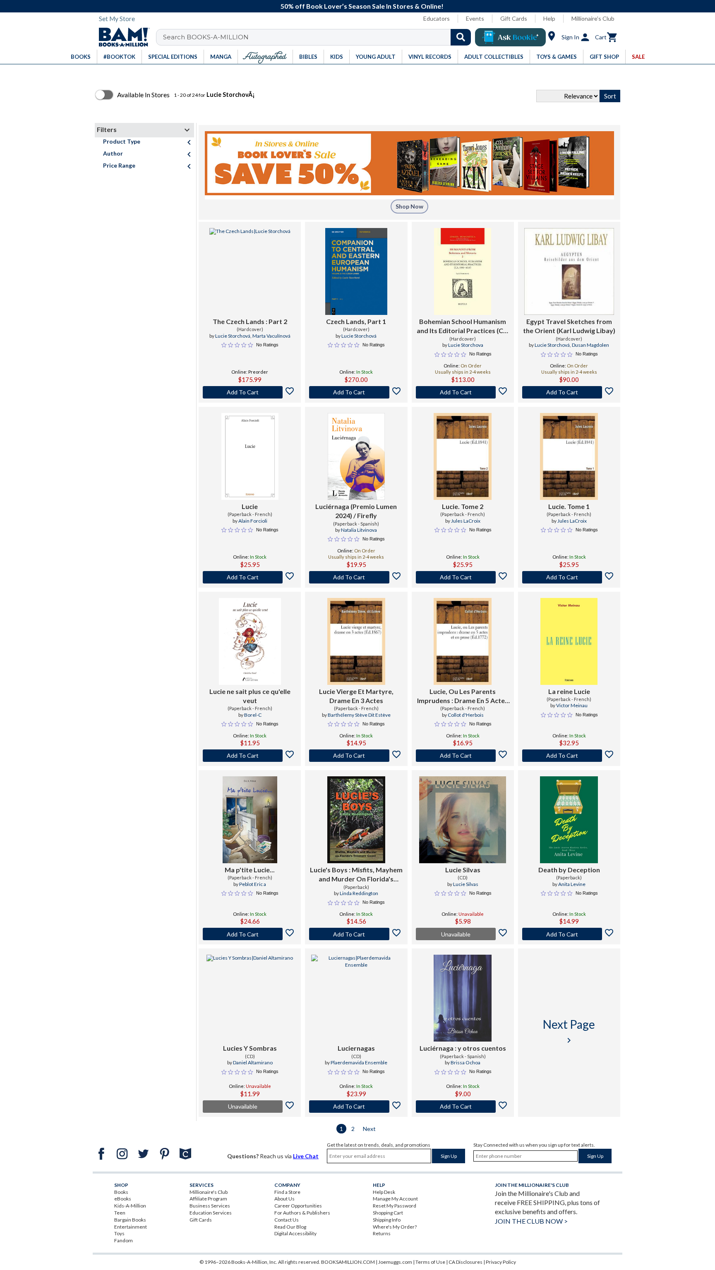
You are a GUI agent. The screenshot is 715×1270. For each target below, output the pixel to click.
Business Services (210, 1206)
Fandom (123, 1240)
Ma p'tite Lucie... (250, 870)
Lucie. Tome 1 (569, 506)
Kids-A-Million (130, 1206)
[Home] (121, 37)
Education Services (211, 1213)
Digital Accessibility (295, 1233)
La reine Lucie (569, 691)
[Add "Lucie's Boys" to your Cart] (356, 934)
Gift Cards (513, 18)
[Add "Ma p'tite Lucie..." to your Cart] (250, 934)
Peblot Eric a (252, 884)
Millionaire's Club (592, 18)
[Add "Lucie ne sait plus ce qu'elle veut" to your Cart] (250, 755)
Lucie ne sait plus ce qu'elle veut (249, 695)
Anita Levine (571, 884)
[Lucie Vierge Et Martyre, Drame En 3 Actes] (356, 641)
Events (475, 18)
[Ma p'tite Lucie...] (250, 819)
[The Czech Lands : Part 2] (250, 271)
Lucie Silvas (462, 870)
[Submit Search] (461, 37)
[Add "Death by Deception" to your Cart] (569, 934)
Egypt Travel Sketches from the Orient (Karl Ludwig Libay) (569, 325)
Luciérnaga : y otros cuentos (463, 1048)
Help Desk (384, 1192)
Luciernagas (356, 1048)
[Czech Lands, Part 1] (356, 271)
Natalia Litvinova (359, 530)
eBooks (122, 1199)
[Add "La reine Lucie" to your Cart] (569, 755)
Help (549, 18)
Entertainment (130, 1227)
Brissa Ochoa (465, 1062)
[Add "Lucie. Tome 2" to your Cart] (463, 577)
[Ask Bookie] (510, 37)
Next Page (569, 1031)
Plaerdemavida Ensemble (359, 1062)
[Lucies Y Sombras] (249, 998)
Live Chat (306, 1156)
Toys (119, 1233)
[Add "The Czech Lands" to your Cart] (250, 392)
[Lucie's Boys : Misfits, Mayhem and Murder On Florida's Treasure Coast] (356, 819)
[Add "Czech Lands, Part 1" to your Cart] (356, 392)
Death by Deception (569, 870)
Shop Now (409, 206)
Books (121, 1192)
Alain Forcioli (252, 521)
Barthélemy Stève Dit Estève (359, 715)
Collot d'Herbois (466, 715)
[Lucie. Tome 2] (463, 456)
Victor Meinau (572, 705)
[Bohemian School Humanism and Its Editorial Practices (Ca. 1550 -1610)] (462, 271)
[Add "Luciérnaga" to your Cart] (463, 1106)
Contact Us (286, 1220)
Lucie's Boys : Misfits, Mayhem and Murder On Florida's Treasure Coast (356, 875)
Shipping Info (387, 1220)
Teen (119, 1213)
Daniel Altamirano (253, 1062)
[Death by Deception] (569, 819)
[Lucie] (250, 456)
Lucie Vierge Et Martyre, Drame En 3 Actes (356, 695)
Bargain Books (130, 1220)
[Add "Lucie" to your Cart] (250, 577)
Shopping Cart (388, 1213)
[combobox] (318, 37)
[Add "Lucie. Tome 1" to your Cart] (569, 577)
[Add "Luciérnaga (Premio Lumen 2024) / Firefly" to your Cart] (356, 577)
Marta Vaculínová (271, 336)
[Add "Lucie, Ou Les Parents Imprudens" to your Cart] (463, 755)
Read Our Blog (290, 1227)
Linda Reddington (359, 893)
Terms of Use (430, 1262)
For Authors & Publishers (302, 1213)
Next (369, 1128)
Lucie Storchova (465, 345)
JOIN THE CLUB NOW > (531, 1221)
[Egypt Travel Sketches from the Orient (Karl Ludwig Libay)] (569, 271)
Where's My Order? (395, 1227)
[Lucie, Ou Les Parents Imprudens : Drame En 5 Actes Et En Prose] (463, 641)
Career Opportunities (298, 1206)
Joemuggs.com (395, 1262)
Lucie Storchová (232, 336)
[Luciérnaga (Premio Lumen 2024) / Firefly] (356, 456)
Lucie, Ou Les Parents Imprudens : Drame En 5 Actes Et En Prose (462, 696)
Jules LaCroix (465, 521)
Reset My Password (394, 1206)
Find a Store (287, 1192)
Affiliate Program (208, 1199)
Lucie (250, 506)
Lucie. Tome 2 (462, 506)
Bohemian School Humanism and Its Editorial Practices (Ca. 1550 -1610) (463, 326)
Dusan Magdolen (590, 345)
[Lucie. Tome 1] (569, 456)
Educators (436, 18)
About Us (284, 1199)
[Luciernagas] (356, 998)
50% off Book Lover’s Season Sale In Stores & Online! (362, 6)
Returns (382, 1233)
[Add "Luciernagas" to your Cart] (356, 1106)
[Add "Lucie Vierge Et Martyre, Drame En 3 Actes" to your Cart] (356, 755)
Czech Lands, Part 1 (356, 321)
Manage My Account (395, 1199)
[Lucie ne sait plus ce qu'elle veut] (250, 641)
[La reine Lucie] (569, 641)
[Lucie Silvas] (462, 819)
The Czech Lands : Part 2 (250, 321)
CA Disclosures (465, 1262)
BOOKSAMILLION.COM (348, 1262)
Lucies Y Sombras (250, 1048)
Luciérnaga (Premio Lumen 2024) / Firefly (356, 510)
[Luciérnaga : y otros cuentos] (463, 998)
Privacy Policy (501, 1262)
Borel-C (253, 715)
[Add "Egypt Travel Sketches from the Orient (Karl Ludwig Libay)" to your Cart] (569, 392)
